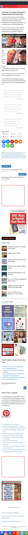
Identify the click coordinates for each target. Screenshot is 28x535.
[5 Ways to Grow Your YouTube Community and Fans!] (20, 337)
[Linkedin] (8, 142)
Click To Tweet (19, 98)
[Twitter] (4, 146)
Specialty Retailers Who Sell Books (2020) (13, 426)
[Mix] (20, 142)
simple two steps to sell (21, 157)
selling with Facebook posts (15, 156)
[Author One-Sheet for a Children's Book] (20, 350)
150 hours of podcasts (9, 152)
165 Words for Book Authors (10, 440)
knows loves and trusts (18, 153)
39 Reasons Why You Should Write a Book (13, 433)
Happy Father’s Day (14, 253)
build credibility (17, 152)
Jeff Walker (10, 153)
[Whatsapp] (8, 146)
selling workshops (11, 157)
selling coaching (11, 155)
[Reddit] (16, 142)
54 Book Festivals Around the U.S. (11, 424)
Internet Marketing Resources (10, 379)
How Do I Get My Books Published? (10, 512)
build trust (23, 152)
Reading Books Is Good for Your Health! (11, 521)
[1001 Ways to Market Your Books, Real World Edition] (18, 233)
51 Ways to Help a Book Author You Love (13, 435)
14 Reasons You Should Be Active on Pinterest (14, 428)
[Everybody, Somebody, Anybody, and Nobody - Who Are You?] (20, 311)
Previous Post (7, 166)
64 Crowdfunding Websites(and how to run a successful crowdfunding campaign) (13, 370)
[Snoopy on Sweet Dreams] (8, 324)
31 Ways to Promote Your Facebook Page (13, 366)
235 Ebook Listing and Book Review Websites (14, 377)
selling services (5, 156)
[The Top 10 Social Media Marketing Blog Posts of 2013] (8, 350)
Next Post (21, 174)
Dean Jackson (4, 153)
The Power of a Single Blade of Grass (12, 169)
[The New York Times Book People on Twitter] (8, 337)
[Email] (12, 146)
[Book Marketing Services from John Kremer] (8, 311)
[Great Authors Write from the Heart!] (20, 324)
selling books (5, 155)
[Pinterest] (12, 142)
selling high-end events (20, 155)
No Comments (5, 180)
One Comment (5, 171)
